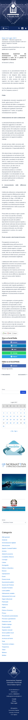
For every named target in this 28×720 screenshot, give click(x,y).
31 (3, 426)
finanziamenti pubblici (8, 582)
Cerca (3, 389)
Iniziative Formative (7, 587)
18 (7, 419)
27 (14, 423)
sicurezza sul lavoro (7, 638)
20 (14, 419)
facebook (15, 342)
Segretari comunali (7, 630)
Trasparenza (5, 647)
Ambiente (4, 540)
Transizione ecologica (8, 644)
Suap (3, 641)
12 (10, 416)
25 (7, 423)
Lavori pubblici (6, 590)
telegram (15, 356)
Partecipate (5, 602)
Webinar (4, 652)
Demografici (5, 565)
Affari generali (6, 537)
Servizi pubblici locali (8, 632)
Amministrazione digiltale (9, 542)
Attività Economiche (7, 554)
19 (10, 419)
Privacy (4, 613)
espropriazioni (6, 573)
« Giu (11, 431)
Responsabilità (6, 627)
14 (17, 416)
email (15, 349)
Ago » (16, 431)
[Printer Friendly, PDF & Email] (9, 333)
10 (3, 416)
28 (17, 423)
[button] (19, 28)
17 (3, 419)
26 (10, 423)
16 (24, 416)
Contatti (14, 699)
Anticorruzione (6, 545)
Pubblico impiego (7, 624)
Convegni (4, 559)
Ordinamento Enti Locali (8, 596)
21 (17, 419)
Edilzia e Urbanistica (7, 568)
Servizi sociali (6, 635)
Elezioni (4, 571)
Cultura (4, 562)
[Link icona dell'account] (25, 28)
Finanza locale (6, 579)
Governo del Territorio (8, 585)
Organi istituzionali (7, 599)
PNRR (4, 607)
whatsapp (15, 353)
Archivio (4, 551)
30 (24, 423)
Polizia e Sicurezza (7, 610)
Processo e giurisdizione (9, 618)
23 (24, 419)
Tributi (3, 649)
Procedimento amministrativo (10, 616)
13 (14, 416)
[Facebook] (22, 28)
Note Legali (14, 703)
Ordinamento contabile (8, 593)
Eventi (3, 576)
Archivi (3, 520)
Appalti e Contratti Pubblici (9, 548)
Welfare (4, 655)
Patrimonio (5, 604)
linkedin (15, 345)
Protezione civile (6, 621)
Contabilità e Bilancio (8, 556)
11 (7, 416)
